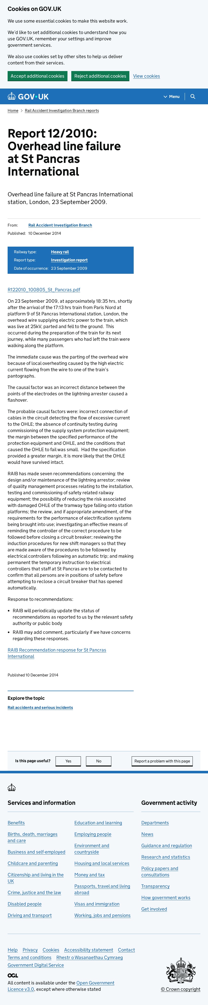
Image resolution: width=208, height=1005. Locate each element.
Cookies (51, 950)
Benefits (16, 823)
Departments (155, 823)
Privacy (30, 950)
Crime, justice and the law (34, 892)
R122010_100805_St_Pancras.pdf (44, 290)
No (103, 761)
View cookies (146, 76)
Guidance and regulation (166, 845)
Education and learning (98, 823)
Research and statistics (165, 857)
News (147, 834)
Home (13, 110)
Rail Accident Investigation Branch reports (62, 110)
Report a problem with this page (162, 761)
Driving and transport (30, 915)
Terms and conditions (29, 957)
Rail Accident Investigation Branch (60, 225)
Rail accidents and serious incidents (40, 707)
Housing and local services (101, 863)
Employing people (92, 834)
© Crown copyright (180, 989)
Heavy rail (60, 251)
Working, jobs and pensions (102, 915)
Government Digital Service (36, 965)
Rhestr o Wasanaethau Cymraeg (89, 957)
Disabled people (25, 904)
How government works (165, 897)
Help (13, 950)
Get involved (154, 909)
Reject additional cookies (100, 76)
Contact (126, 950)
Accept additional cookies (37, 76)
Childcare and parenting (33, 863)
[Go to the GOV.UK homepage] (28, 96)
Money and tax (89, 875)
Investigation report (69, 260)
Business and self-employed (36, 852)
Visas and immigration (96, 904)
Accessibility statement (88, 950)
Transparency (155, 886)
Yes (73, 761)
